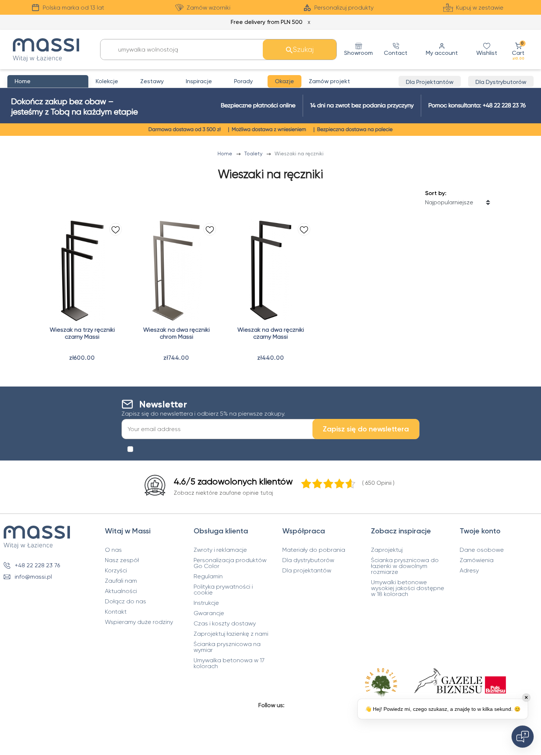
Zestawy (152, 81)
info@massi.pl (33, 576)
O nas (113, 550)
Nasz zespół (122, 560)
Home (226, 153)
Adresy (469, 571)
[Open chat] (523, 737)
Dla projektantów (306, 571)
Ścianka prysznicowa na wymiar (227, 647)
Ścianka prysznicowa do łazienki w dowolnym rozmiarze (405, 566)
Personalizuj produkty (344, 7)
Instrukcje (206, 603)
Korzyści (116, 571)
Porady (243, 81)
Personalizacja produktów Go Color (230, 563)
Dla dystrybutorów (308, 560)
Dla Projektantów (429, 81)
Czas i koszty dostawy (225, 624)
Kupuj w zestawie (479, 7)
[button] (518, 49)
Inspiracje (199, 81)
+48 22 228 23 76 (37, 565)
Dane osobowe (482, 550)
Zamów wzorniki (208, 7)
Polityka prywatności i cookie (223, 590)
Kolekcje (107, 81)
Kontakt (116, 612)
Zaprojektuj (387, 550)
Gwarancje (209, 613)
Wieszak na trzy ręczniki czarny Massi (82, 333)
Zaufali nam (121, 581)
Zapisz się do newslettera (366, 428)
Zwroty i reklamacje (220, 550)
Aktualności (121, 591)
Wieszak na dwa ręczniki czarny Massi (270, 333)
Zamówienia (477, 560)
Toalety (254, 153)
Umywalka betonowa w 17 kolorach (229, 663)
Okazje (284, 81)
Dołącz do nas (125, 601)
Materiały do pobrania (313, 550)
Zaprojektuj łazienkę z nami (231, 634)
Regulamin (208, 576)
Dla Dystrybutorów (500, 81)
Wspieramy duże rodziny (139, 622)
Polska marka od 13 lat (73, 7)
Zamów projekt (329, 81)
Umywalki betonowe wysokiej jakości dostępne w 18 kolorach (407, 588)
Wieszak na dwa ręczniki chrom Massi (176, 333)
